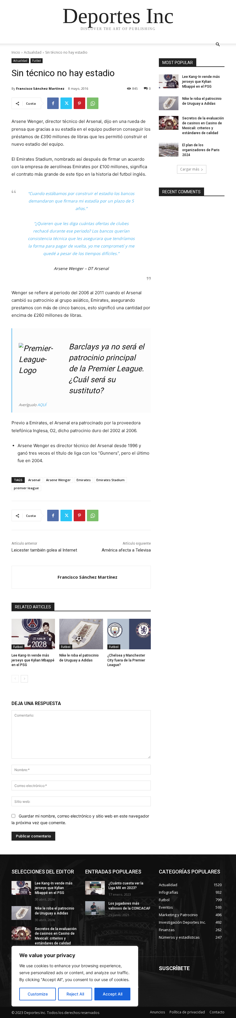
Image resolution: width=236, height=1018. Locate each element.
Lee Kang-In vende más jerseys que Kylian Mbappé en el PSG (33, 660)
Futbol (36, 61)
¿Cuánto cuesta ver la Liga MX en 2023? (126, 885)
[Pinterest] (79, 103)
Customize (38, 993)
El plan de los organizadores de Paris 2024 (201, 150)
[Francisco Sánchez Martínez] (35, 577)
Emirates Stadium (110, 480)
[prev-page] (15, 679)
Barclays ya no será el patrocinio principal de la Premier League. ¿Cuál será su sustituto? (106, 368)
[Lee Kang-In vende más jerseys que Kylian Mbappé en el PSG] (33, 634)
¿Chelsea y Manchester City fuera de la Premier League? (126, 660)
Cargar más (189, 169)
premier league (26, 488)
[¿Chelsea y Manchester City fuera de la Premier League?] (129, 634)
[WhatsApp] (92, 103)
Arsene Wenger (58, 480)
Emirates (84, 480)
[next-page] (24, 679)
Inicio (16, 52)
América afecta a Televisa (126, 550)
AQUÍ (41, 404)
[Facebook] (53, 103)
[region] (75, 976)
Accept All (112, 993)
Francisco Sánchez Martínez (40, 88)
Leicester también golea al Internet (44, 550)
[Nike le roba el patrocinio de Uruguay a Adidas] (81, 634)
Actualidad (32, 52)
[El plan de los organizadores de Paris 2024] (168, 150)
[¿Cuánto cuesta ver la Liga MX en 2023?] (95, 888)
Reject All (75, 993)
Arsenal (34, 480)
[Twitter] (66, 103)
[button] (217, 44)
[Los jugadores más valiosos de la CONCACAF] (95, 908)
